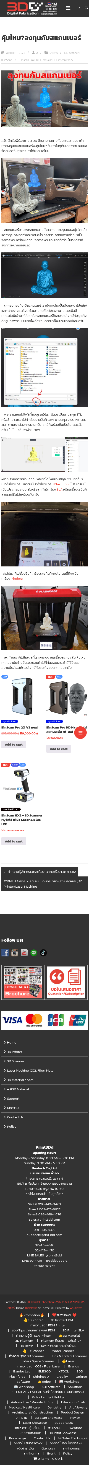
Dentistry (54, 1407)
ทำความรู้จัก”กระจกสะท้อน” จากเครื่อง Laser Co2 (40, 871)
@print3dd (54, 1255)
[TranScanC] (47, 60)
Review (75, 1417)
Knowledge (17, 1438)
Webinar (75, 1427)
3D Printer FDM (61, 1320)
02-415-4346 (44, 1245)
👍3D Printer (33, 1320)
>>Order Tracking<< (72, 1438)
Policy (11, 1126)
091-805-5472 (44, 1229)
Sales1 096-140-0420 (44, 1204)
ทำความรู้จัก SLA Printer (33, 1335)
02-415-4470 (44, 1250)
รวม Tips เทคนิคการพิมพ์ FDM (33, 1330)
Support (13, 1098)
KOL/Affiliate (51, 1386)
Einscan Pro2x (64, 60)
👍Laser (68, 1361)
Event (51, 1453)
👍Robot (44, 1381)
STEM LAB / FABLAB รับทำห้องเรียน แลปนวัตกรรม (48, 1391)
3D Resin (26, 1345)
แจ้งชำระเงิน (25, 1448)
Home (11, 1042)
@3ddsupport (56, 1260)
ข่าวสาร (54, 53)
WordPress (76, 1308)
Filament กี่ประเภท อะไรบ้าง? (61, 1340)
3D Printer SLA (73, 1330)
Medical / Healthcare (24, 1407)
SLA (60, 489)
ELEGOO (44, 1371)
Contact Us (15, 1117)
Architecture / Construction (32, 1412)
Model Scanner (63, 1350)
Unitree (81, 1376)
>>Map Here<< (44, 1265)
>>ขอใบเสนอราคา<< (28, 1443)
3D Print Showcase (63, 1432)
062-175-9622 (50, 1209)
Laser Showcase (35, 1422)
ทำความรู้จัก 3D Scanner (26, 1356)
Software (23, 1381)
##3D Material (18, 1089)
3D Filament (24, 1340)
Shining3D (41, 1376)
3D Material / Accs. (20, 1079)
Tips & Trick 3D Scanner (69, 1356)
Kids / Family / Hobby (48, 1397)
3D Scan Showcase (49, 1417)
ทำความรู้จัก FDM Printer (48, 1325)
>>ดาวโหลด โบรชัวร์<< (66, 1443)
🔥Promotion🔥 (31, 1315)
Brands (73, 1366)
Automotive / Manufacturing (32, 1402)
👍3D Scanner (33, 1350)
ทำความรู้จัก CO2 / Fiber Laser (38, 1366)
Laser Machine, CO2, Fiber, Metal (30, 1070)
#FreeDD (55, 1427)
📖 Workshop (69, 1381)
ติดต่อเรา (48, 1448)
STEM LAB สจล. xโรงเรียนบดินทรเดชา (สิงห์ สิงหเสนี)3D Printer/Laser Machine (43, 883)
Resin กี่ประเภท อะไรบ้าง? (58, 1345)
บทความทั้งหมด (30, 1432)
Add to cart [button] (14, 744)
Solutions (75, 1386)
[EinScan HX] (9, 60)
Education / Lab (73, 1402)
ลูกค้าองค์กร (71, 1448)
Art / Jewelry (78, 1407)
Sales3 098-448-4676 (44, 1214)
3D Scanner (15, 1061)
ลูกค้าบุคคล (31, 1453)
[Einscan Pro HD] (29, 60)
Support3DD (64, 1422)
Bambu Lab (22, 1371)
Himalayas (31, 1308)
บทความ (13, 1107)
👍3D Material (69, 1335)
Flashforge (17, 1376)
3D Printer (14, 1051)
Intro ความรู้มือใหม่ (27, 1427)
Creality (62, 1376)
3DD (80, 1371)
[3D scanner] (71, 53)
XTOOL (63, 1371)
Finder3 (18, 578)
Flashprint (62, 484)
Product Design (72, 1412)
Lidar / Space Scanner (38, 1361)
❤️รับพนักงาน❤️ (64, 1315)
